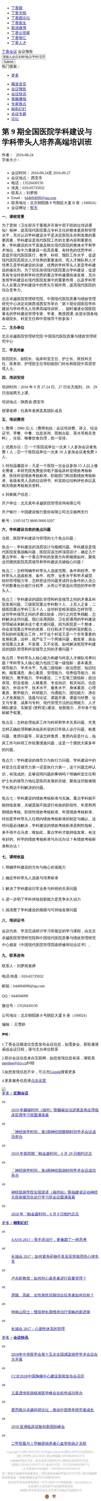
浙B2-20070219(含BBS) (78, 1452)
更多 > (7, 1093)
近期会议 (20, 1093)
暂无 (34, 208)
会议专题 (18, 114)
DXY (37, 1452)
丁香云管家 (20, 33)
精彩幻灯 (18, 109)
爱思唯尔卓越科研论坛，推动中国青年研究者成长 (52, 1410)
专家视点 (18, 104)
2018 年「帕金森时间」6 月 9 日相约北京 (45, 1214)
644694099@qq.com (40, 198)
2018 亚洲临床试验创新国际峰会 (38, 1427)
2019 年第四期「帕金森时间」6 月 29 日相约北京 (51, 1154)
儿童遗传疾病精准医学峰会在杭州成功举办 (47, 1393)
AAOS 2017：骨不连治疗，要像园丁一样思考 (49, 1240)
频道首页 (18, 84)
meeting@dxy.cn (14, 1063)
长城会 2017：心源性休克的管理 (38, 1329)
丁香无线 (18, 13)
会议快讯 (18, 94)
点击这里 (38, 1081)
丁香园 (17, 8)
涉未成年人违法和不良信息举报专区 (50, 1486)
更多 (15, 75)
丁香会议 (9, 52)
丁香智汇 (18, 38)
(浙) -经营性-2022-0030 (31, 1456)
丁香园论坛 (20, 18)
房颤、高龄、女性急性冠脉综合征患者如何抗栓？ (52, 1295)
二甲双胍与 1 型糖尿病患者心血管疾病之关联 (48, 1444)
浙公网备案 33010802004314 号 (66, 1456)
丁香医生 (18, 23)
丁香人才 (18, 43)
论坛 (15, 119)
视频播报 (18, 99)
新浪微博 (18, 28)
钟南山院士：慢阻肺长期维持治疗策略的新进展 (50, 1312)
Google (55, 1072)
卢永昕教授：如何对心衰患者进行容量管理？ (48, 1278)
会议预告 (18, 89)
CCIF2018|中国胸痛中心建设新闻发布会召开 (47, 1376)
